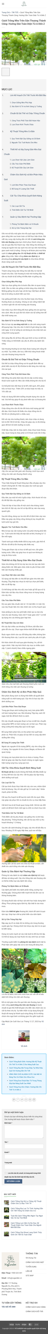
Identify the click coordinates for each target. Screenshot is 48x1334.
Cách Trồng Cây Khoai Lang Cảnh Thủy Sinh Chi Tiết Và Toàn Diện (26, 1233)
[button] (3, 4)
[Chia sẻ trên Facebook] (18, 1100)
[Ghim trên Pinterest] (30, 1100)
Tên (6, 1142)
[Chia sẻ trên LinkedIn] (34, 1100)
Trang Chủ (6, 12)
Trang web (8, 1163)
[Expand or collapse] (5, 82)
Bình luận (8, 1123)
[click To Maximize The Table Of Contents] (6, 72)
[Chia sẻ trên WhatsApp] (14, 1100)
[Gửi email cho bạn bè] (26, 1100)
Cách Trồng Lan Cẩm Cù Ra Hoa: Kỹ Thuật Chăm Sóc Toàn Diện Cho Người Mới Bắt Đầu (26, 1225)
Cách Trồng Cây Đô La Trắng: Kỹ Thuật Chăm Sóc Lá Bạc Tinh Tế (26, 1202)
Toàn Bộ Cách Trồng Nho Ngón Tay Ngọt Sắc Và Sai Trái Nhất (27, 1217)
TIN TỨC (15, 12)
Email (6, 1152)
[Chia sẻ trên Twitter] (22, 1100)
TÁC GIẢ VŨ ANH (9, 1307)
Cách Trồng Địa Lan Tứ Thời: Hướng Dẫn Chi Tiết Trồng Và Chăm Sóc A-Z (27, 1209)
